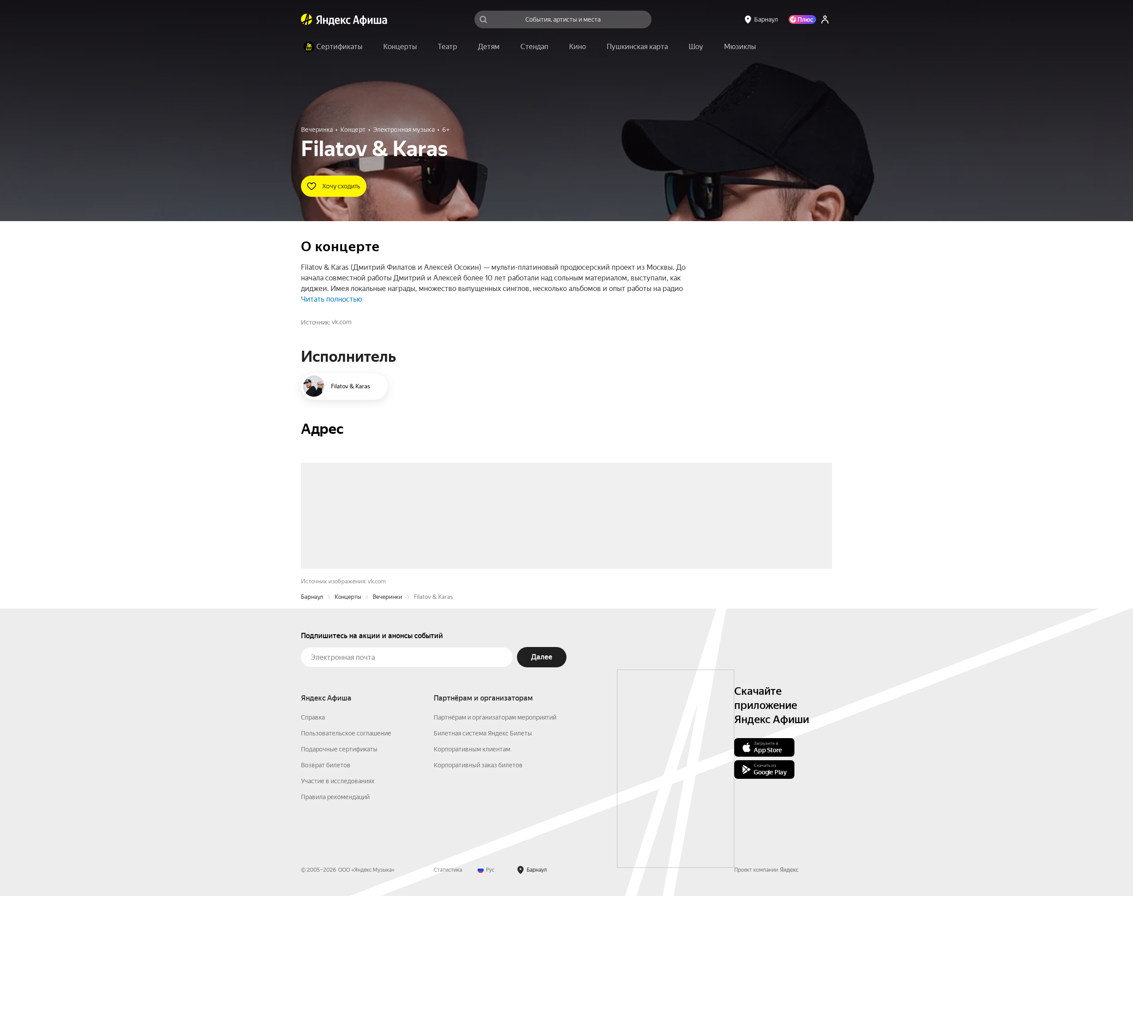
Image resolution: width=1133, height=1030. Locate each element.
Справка (313, 851)
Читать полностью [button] (331, 299)
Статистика (448, 1004)
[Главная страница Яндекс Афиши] (306, 19)
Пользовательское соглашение (346, 867)
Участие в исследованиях (337, 915)
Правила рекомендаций (335, 930)
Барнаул (312, 731)
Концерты (348, 731)
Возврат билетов (326, 899)
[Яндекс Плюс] (802, 19)
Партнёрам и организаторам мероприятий (495, 851)
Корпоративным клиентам (472, 883)
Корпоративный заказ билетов (478, 899)
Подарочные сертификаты (339, 883)
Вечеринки (387, 731)
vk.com (341, 321)
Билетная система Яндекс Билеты (483, 867)
